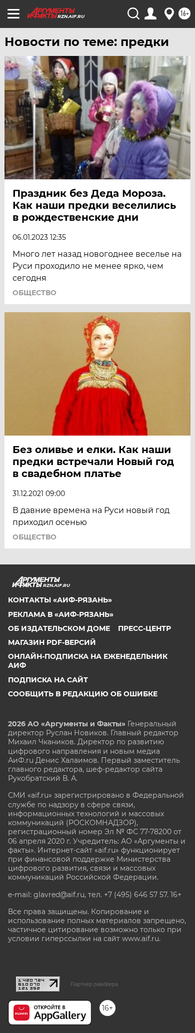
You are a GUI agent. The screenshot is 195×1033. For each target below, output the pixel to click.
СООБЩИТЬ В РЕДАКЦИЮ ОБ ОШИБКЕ (83, 693)
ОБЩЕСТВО (34, 292)
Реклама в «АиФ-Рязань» (61, 614)
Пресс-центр (144, 628)
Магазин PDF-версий (52, 642)
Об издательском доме (59, 628)
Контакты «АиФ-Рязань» (60, 599)
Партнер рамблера (94, 984)
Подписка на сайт (48, 679)
